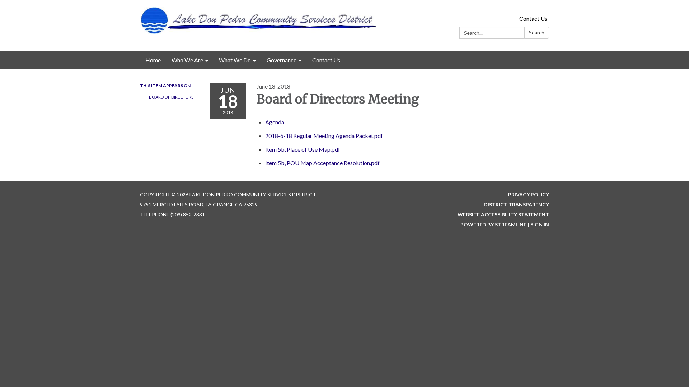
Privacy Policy (528, 194)
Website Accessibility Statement (503, 214)
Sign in (539, 224)
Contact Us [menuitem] (326, 60)
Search (536, 32)
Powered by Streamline (493, 224)
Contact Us (533, 18)
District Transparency (516, 204)
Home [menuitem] (153, 60)
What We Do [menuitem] (235, 60)
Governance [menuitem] (281, 60)
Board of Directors (171, 97)
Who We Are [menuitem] (187, 60)
